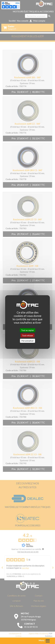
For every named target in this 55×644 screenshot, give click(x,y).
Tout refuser (27, 335)
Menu (41, 640)
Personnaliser (27, 341)
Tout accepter (27, 330)
